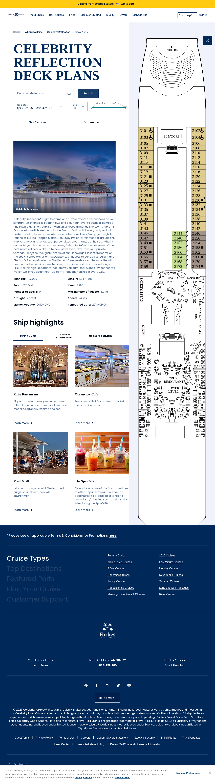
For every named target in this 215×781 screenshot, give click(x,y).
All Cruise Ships (33, 32)
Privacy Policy (44, 737)
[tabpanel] (64, 326)
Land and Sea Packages (174, 587)
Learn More (40, 665)
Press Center (61, 744)
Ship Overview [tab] (37, 122)
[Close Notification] (211, 4)
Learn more (21, 423)
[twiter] (118, 686)
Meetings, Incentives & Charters (126, 594)
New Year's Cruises (171, 575)
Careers (85, 737)
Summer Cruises (169, 581)
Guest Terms (22, 737)
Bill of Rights (168, 737)
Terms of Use (67, 737)
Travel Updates (191, 737)
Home (16, 32)
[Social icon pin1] (86, 686)
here (113, 535)
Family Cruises (116, 581)
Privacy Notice (83, 777)
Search (88, 93)
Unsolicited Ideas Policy (89, 744)
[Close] (209, 773)
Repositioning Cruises (121, 587)
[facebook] (96, 686)
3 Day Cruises (116, 568)
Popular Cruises (117, 555)
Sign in (203, 15)
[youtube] (129, 686)
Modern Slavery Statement (112, 737)
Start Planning (174, 665)
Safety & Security (144, 737)
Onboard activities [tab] (101, 336)
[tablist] (64, 122)
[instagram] (107, 686)
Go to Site (127, 4)
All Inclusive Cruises (120, 562)
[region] (107, 773)
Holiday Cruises (168, 568)
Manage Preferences (188, 773)
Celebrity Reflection (58, 32)
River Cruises (167, 594)
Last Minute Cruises (171, 562)
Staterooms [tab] (91, 122)
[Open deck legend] (207, 40)
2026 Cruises (167, 555)
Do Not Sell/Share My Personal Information (135, 744)
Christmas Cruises (119, 575)
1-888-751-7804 (108, 665)
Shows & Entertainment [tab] (65, 336)
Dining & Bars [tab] (28, 335)
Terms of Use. (122, 777)
